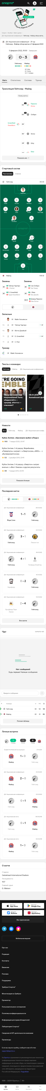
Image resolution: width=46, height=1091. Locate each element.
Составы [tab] (28, 80)
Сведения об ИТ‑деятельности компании (17, 1033)
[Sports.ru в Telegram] (5, 929)
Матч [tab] (4, 80)
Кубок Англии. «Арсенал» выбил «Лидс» (20, 438)
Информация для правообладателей (15, 1020)
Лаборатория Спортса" (10, 1026)
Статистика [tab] (16, 80)
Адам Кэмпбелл (14, 295)
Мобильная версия (23, 938)
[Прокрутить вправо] (40, 393)
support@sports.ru (8, 1051)
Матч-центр (17, 33)
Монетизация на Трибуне (11, 994)
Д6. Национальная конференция (12, 36)
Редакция (5, 954)
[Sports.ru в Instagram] (19, 929)
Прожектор (6, 1000)
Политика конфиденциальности (14, 1013)
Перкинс (34, 104)
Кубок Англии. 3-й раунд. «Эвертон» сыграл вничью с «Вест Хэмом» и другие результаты (21, 465)
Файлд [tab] (20, 431)
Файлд (26, 63)
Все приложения (23, 920)
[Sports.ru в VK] (12, 929)
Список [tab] (18, 174)
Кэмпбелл (11, 125)
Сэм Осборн (34, 286)
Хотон (29, 71)
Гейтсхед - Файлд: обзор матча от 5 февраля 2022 (33, 36)
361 (5, 471)
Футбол (10, 33)
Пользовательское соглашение (14, 1007)
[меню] (41, 3)
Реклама (5, 974)
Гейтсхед (18, 63)
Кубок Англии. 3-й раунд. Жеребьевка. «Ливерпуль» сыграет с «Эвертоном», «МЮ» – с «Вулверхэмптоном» (22, 451)
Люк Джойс (34, 295)
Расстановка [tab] (7, 174)
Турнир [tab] (39, 80)
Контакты (5, 961)
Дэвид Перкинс (36, 299)
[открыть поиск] (28, 3)
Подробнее (25, 1072)
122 (5, 458)
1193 (5, 441)
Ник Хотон (34, 301)
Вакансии (5, 967)
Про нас (5, 948)
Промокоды (6, 1040)
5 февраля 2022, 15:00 (18, 50)
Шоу (28, 69)
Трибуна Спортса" (8, 987)
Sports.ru (7, 1057)
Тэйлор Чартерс (14, 286)
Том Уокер (34, 288)
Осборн (31, 73)
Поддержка (6, 980)
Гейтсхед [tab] (11, 431)
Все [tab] (4, 431)
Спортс (4, 33)
